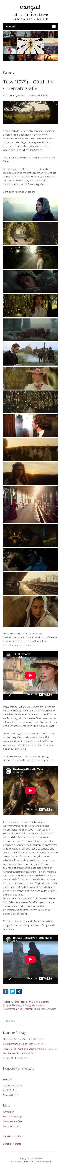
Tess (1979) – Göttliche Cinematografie (28, 84)
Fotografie (30, 1005)
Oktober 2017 (10, 1085)
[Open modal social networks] (19, 991)
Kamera (40, 1005)
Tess (43, 1008)
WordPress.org (11, 1126)
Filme (16, 1001)
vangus (30, 7)
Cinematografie (41, 1001)
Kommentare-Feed (13, 1121)
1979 (30, 1001)
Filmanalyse (18, 1005)
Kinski (20, 1008)
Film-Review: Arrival (13, 1053)
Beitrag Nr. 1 (9, 1058)
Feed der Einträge (12, 1116)
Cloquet (7, 1005)
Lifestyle (13, 1161)
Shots (37, 1008)
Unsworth (51, 1008)
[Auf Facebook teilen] (5, 991)
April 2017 (8, 1090)
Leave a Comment (38, 95)
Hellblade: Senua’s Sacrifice (17, 1039)
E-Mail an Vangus (12, 1143)
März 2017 (9, 1095)
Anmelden (8, 1111)
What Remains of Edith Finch (18, 1043)
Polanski (29, 1008)
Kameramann (10, 1008)
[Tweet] (12, 991)
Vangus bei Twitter (13, 1136)
